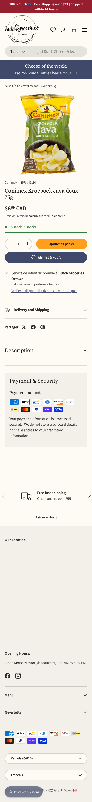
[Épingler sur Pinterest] (42, 327)
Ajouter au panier (61, 244)
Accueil (9, 86)
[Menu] (84, 30)
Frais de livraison (16, 216)
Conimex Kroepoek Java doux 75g (36, 86)
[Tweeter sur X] (24, 327)
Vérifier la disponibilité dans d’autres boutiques (44, 291)
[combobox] (46, 51)
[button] (74, 30)
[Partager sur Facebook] (33, 327)
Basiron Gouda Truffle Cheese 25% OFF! (46, 72)
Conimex (11, 182)
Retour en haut (46, 517)
